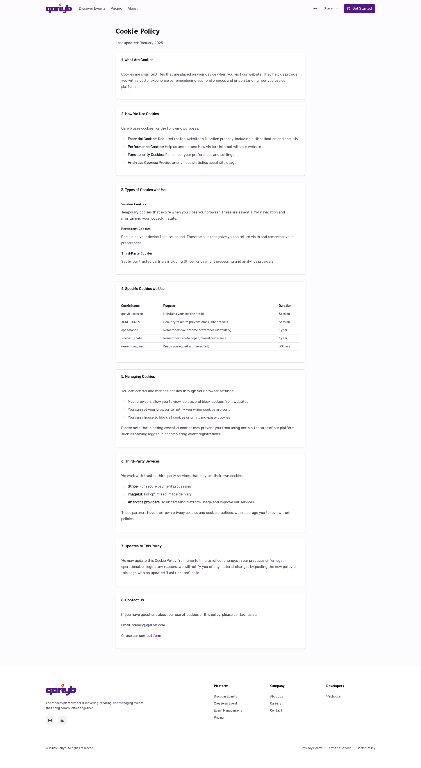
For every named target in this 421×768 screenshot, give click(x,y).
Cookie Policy (366, 748)
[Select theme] (315, 8)
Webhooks (333, 696)
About (133, 8)
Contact (276, 710)
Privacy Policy (312, 748)
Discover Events (92, 8)
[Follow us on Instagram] (50, 720)
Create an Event (225, 703)
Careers (275, 703)
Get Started (362, 8)
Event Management (228, 710)
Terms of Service (339, 748)
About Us (276, 696)
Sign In (328, 8)
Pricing (116, 8)
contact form (150, 636)
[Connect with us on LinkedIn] (62, 720)
